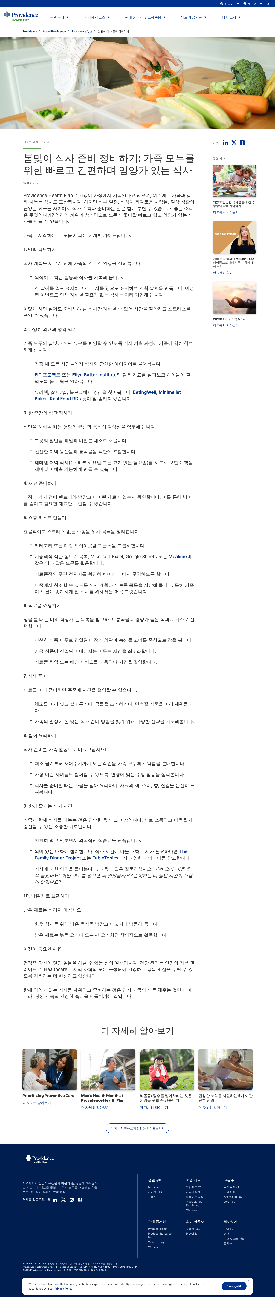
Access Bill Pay (233, 1196)
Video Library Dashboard (194, 1203)
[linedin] (55, 1199)
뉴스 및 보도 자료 (234, 1238)
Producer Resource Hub (160, 1235)
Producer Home (157, 1228)
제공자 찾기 (193, 1191)
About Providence (54, 31)
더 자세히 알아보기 (226, 212)
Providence (29, 31)
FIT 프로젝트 (48, 374)
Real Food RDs (65, 398)
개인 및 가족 (155, 1191)
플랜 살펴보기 (232, 1187)
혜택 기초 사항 (194, 1196)
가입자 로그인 (194, 1187)
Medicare (154, 1187)
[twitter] (63, 1199)
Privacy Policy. (63, 1288)
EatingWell (144, 392)
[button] (157, 1195)
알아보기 (229, 1228)
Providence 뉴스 (82, 31)
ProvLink (191, 1233)
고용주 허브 (231, 1191)
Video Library (156, 1242)
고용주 (152, 1196)
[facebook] (79, 1199)
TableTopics (105, 858)
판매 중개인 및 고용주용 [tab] (143, 17)
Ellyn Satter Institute (94, 374)
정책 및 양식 (193, 1228)
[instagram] (71, 1199)
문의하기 (229, 1243)
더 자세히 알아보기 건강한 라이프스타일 (137, 1128)
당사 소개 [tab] (229, 17)
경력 (226, 1233)
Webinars (191, 1210)
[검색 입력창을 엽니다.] (268, 3)
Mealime (178, 556)
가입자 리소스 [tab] (94, 17)
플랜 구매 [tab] (57, 17)
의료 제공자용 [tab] (191, 17)
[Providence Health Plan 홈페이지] (21, 16)
